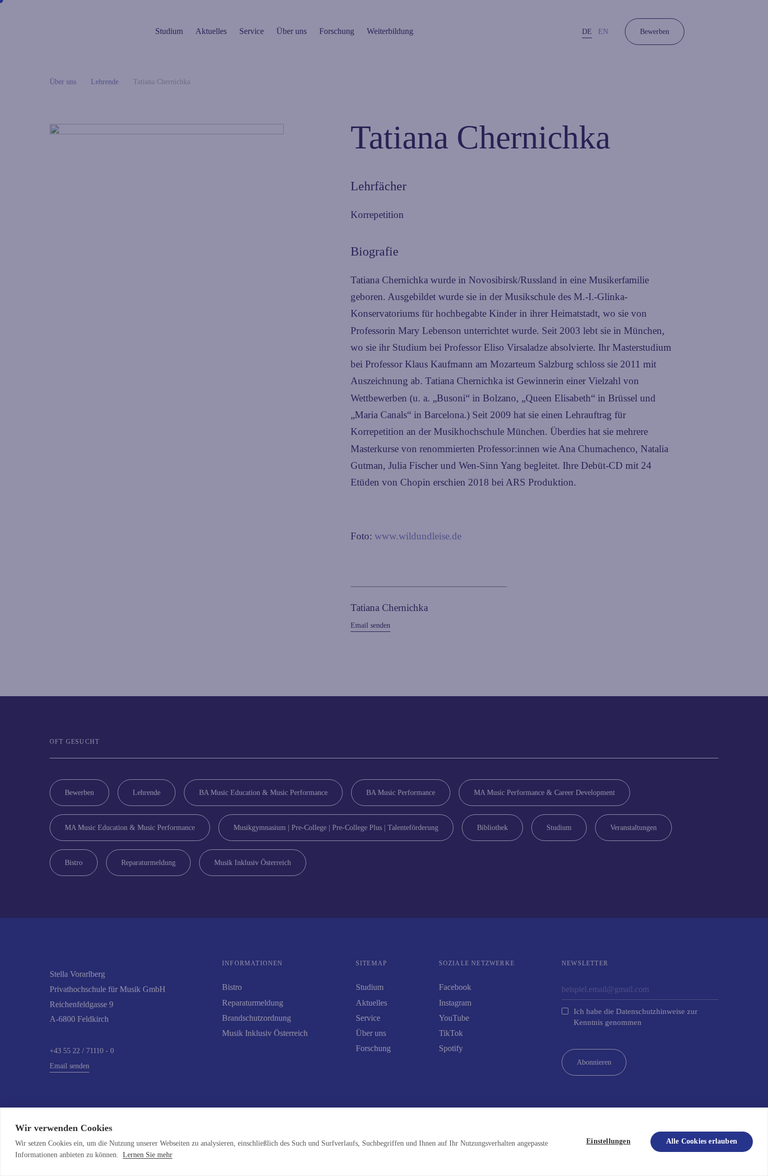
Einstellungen (608, 1141)
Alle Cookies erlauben (701, 1141)
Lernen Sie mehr (147, 1155)
